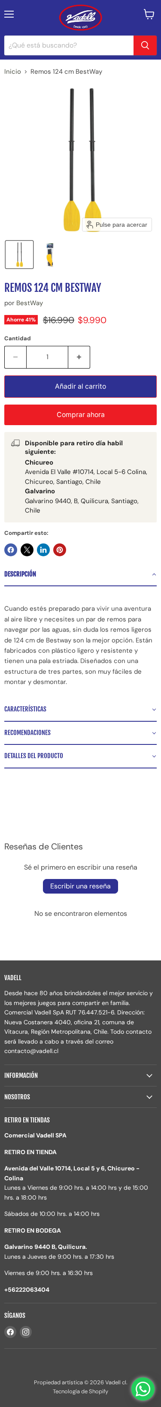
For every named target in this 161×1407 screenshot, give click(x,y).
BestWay (29, 303)
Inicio (12, 71)
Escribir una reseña (80, 886)
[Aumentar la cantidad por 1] (79, 357)
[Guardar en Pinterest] (59, 549)
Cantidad (17, 338)
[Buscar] (145, 45)
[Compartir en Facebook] (10, 549)
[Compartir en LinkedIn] (43, 549)
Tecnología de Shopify (80, 1391)
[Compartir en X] (27, 549)
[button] (19, 254)
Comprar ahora (81, 415)
